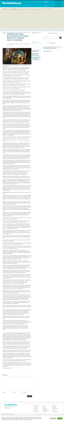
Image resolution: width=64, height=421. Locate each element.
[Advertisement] (32, 19)
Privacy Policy (37, 405)
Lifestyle (40, 9)
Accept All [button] (60, 418)
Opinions (34, 9)
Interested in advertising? (53, 33)
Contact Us (36, 408)
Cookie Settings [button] (53, 418)
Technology (55, 408)
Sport (9, 9)
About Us (36, 410)
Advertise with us (52, 42)
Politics (28, 9)
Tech (45, 9)
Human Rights (55, 411)
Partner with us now (47, 51)
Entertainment (21, 9)
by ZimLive (33, 33)
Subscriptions (36, 411)
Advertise (36, 407)
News (5, 9)
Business (14, 9)
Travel (49, 9)
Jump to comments (36, 42)
